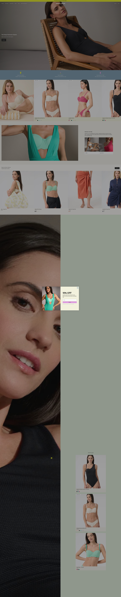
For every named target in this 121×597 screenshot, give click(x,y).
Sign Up (70, 302)
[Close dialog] (78, 288)
